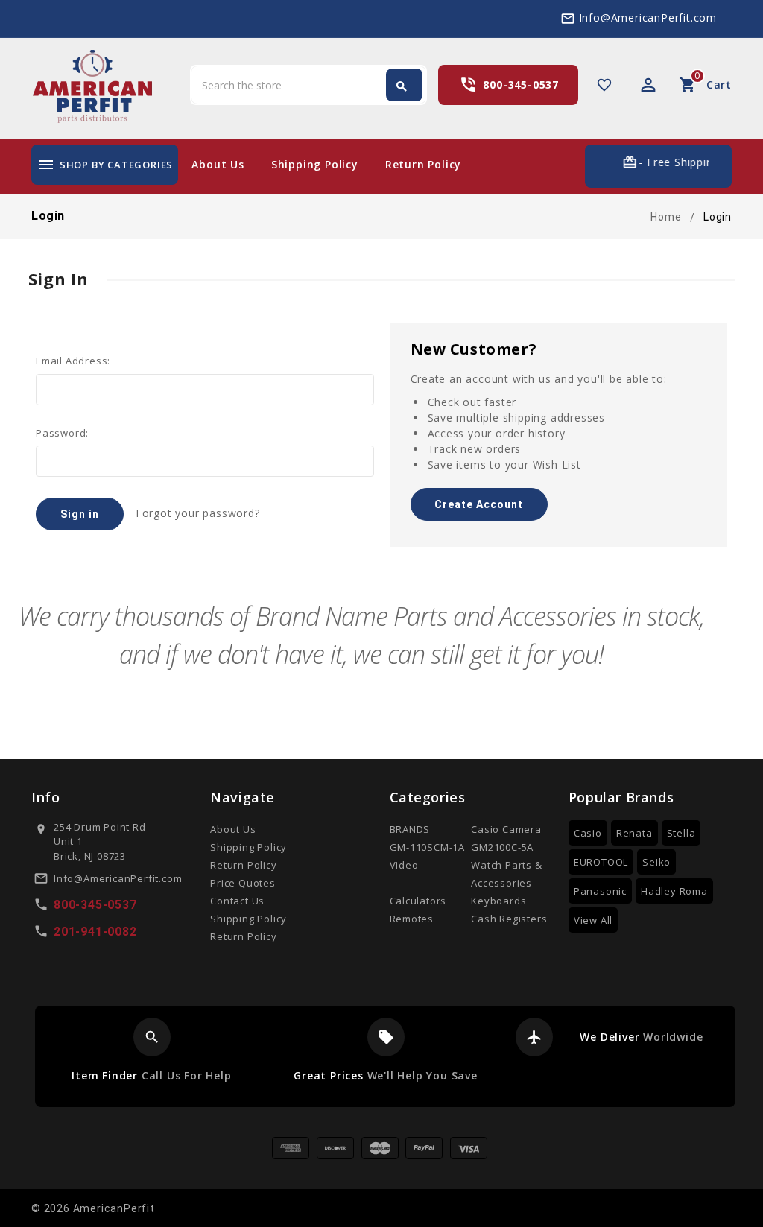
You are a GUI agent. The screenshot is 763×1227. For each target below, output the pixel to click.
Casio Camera (506, 829)
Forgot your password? (198, 513)
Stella (681, 833)
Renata (634, 833)
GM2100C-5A (502, 847)
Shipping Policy (314, 164)
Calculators (418, 900)
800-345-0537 (521, 84)
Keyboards (498, 900)
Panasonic (600, 891)
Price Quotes (243, 883)
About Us (217, 164)
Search (401, 86)
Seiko (656, 862)
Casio (588, 833)
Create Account (478, 504)
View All (593, 920)
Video (404, 865)
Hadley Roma (674, 891)
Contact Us (237, 900)
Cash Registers (509, 918)
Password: (62, 433)
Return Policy (423, 164)
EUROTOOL (601, 862)
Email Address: (73, 360)
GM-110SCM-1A (428, 847)
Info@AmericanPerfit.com (648, 17)
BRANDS (410, 829)
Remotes (412, 918)
